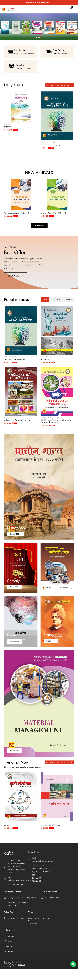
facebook (11, 936)
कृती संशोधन (7, 825)
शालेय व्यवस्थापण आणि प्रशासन (50, 825)
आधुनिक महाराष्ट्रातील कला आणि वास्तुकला (17, 420)
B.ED (5, 822)
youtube (10, 951)
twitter (10, 941)
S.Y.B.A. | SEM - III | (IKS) (48, 142)
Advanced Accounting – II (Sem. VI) (53, 213)
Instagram (9, 946)
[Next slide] (75, 27)
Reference (7, 124)
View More (39, 226)
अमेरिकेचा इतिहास (46, 359)
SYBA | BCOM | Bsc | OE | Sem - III (51, 417)
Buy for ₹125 (14, 587)
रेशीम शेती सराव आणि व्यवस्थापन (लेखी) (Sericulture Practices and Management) (56, 421)
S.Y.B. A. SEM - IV (46, 356)
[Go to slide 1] (36, 37)
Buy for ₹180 (14, 641)
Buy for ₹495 (50, 641)
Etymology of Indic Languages (51, 145)
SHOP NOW (14, 275)
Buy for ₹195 (50, 587)
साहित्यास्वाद (7, 127)
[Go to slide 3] (41, 37)
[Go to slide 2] (39, 37)
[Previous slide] (3, 27)
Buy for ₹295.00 (15, 534)
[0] (71, 9)
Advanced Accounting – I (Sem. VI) (16, 213)
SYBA (5, 417)
